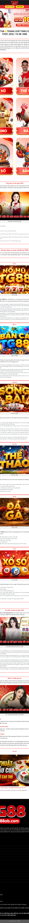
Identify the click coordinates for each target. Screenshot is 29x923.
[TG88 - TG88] (14, 2)
